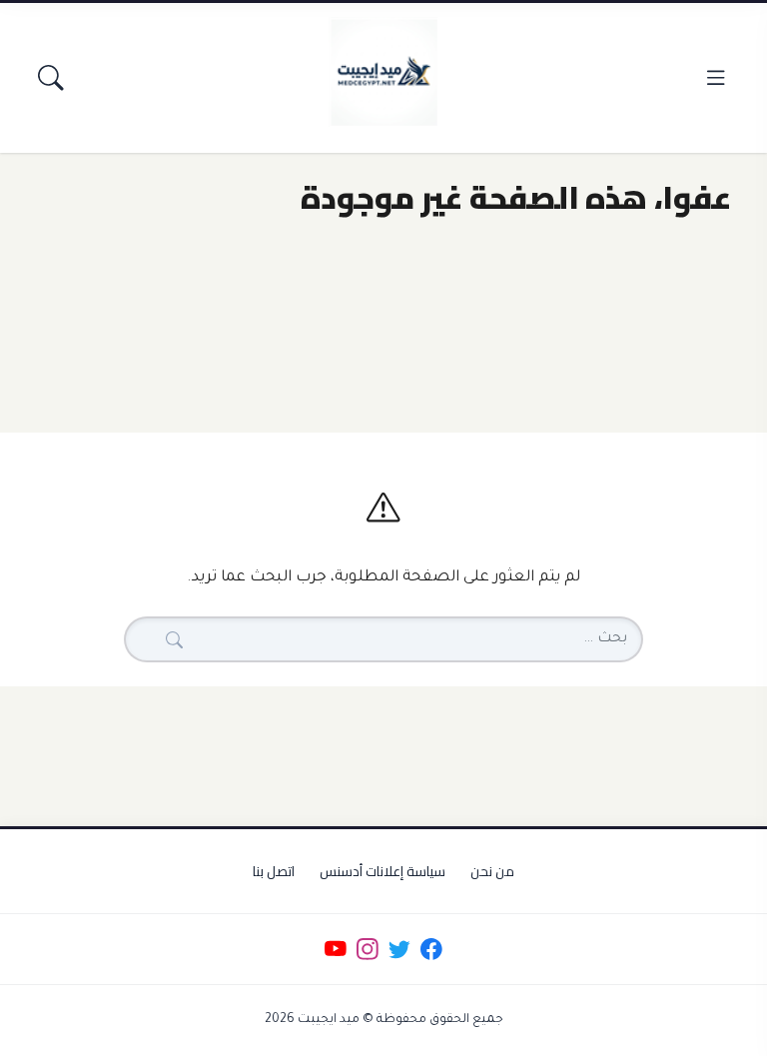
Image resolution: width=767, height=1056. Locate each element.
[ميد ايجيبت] (383, 72)
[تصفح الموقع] (715, 77)
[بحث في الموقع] (51, 77)
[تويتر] (399, 949)
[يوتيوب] (335, 949)
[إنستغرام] (367, 949)
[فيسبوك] (431, 949)
